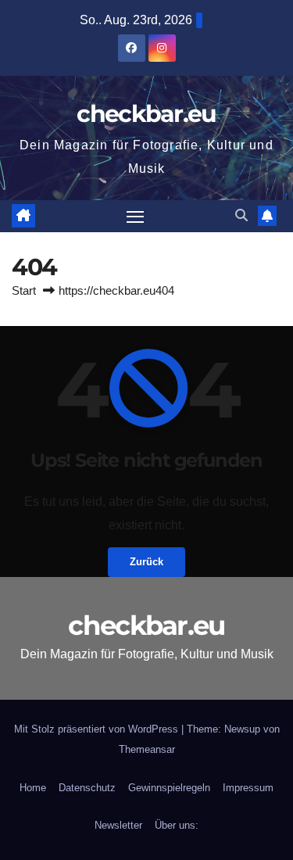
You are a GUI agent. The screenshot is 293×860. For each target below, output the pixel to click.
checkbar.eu (146, 113)
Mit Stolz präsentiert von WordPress (97, 729)
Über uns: (176, 825)
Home (33, 788)
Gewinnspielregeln (169, 788)
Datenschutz (87, 788)
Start (24, 290)
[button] (241, 215)
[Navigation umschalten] (135, 217)
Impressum (248, 788)
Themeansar (147, 749)
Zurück (146, 562)
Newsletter (118, 825)
